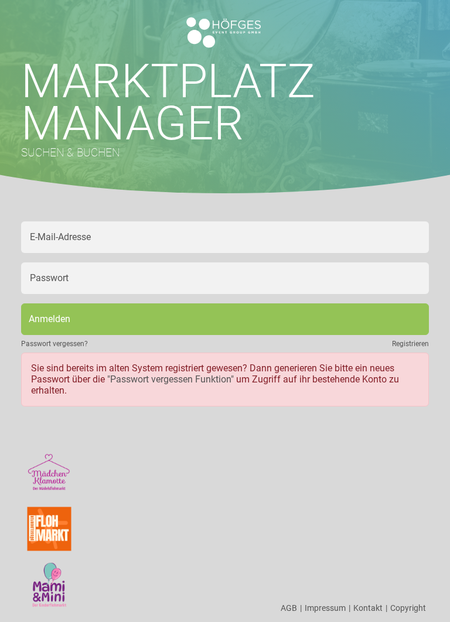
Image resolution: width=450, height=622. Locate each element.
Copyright (408, 608)
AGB (291, 608)
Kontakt (370, 608)
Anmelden (49, 318)
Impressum (327, 608)
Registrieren (410, 344)
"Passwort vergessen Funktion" (170, 379)
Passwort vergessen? (54, 344)
